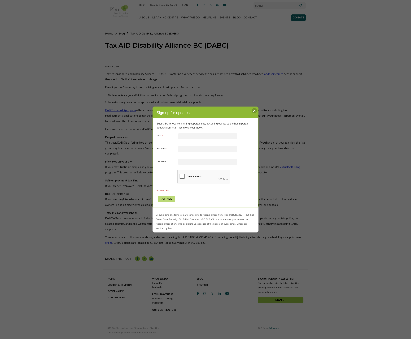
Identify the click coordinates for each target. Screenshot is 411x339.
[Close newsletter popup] (254, 110)
